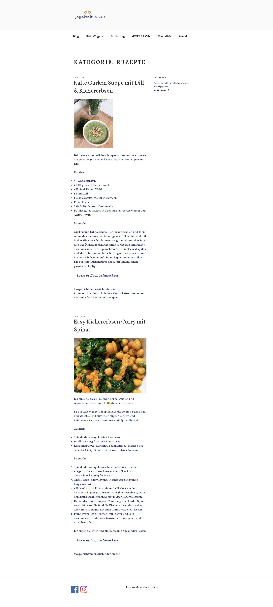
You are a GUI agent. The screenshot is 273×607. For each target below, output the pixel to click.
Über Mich (164, 36)
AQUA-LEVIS (82, 215)
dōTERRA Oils (141, 36)
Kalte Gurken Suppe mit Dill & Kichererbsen (109, 87)
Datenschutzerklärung (147, 587)
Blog (76, 36)
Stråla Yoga (93, 36)
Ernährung (118, 36)
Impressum (131, 587)
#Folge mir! (161, 90)
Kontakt (184, 36)
